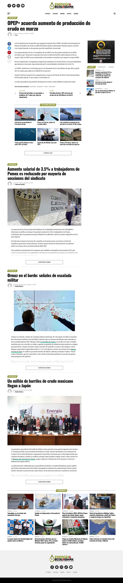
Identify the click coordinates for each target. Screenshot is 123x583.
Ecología (55, 13)
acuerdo (33, 86)
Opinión (76, 13)
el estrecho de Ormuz (48, 342)
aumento (40, 86)
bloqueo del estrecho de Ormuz (24, 459)
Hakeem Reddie (20, 184)
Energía (62, 13)
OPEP (46, 86)
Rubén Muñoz (19, 286)
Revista (69, 13)
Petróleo (47, 13)
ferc (16, 35)
